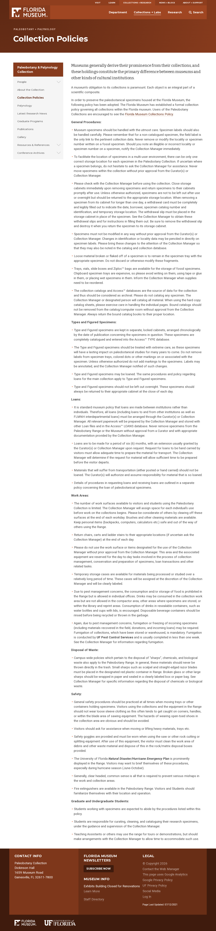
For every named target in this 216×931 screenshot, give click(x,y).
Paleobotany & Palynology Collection (37, 70)
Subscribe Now (98, 868)
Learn (112, 3)
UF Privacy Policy (155, 885)
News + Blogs (167, 3)
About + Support (193, 3)
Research (175, 12)
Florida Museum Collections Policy (149, 114)
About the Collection (30, 89)
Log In (147, 897)
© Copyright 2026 (155, 863)
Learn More (92, 891)
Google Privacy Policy (158, 880)
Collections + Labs (147, 12)
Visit (98, 3)
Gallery (21, 137)
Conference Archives (30, 152)
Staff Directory (94, 899)
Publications (25, 129)
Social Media (151, 891)
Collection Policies (30, 97)
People (21, 81)
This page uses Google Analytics (165, 874)
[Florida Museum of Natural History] (29, 923)
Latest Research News (32, 113)
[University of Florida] (64, 923)
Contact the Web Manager (161, 869)
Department (118, 12)
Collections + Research (137, 3)
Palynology (24, 105)
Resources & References (33, 145)
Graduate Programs (30, 121)
